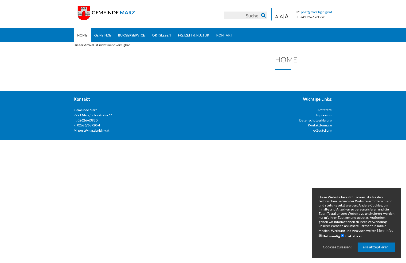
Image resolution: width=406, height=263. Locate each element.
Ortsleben (161, 35)
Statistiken (353, 236)
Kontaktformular (320, 125)
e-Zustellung (322, 130)
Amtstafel (324, 110)
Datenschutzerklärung (315, 120)
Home (82, 35)
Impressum (324, 115)
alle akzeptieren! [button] (376, 247)
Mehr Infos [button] (385, 230)
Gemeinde (102, 35)
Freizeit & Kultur (193, 35)
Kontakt (224, 35)
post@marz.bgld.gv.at (316, 12)
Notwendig (331, 236)
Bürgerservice (131, 35)
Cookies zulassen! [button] (337, 247)
